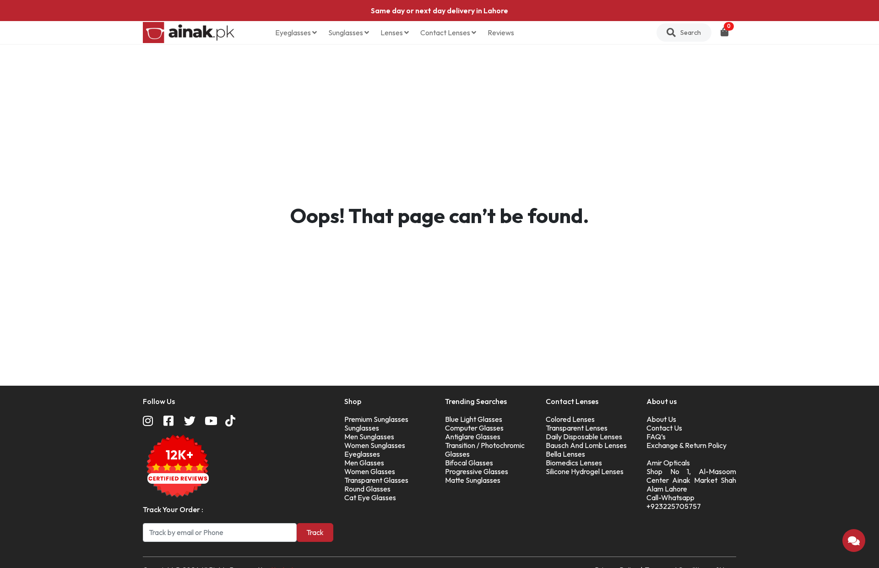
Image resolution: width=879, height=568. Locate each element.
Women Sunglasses (374, 445)
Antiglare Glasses (472, 436)
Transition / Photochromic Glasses (485, 450)
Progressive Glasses (476, 471)
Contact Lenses (446, 32)
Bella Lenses (565, 454)
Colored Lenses (570, 419)
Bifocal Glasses (469, 462)
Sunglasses (346, 32)
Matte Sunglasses (472, 480)
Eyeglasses (293, 32)
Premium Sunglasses (376, 419)
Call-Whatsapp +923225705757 (673, 502)
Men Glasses (364, 462)
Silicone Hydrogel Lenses (585, 471)
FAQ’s (656, 436)
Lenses (392, 32)
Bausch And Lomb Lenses (586, 445)
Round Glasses (367, 488)
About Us (661, 419)
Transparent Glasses (376, 480)
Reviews (501, 32)
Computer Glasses (474, 427)
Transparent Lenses (577, 427)
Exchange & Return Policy (686, 445)
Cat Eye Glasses (370, 497)
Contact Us (664, 427)
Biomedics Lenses (574, 462)
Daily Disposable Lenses (584, 436)
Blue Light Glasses (473, 419)
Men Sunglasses (369, 436)
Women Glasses (369, 471)
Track (315, 532)
